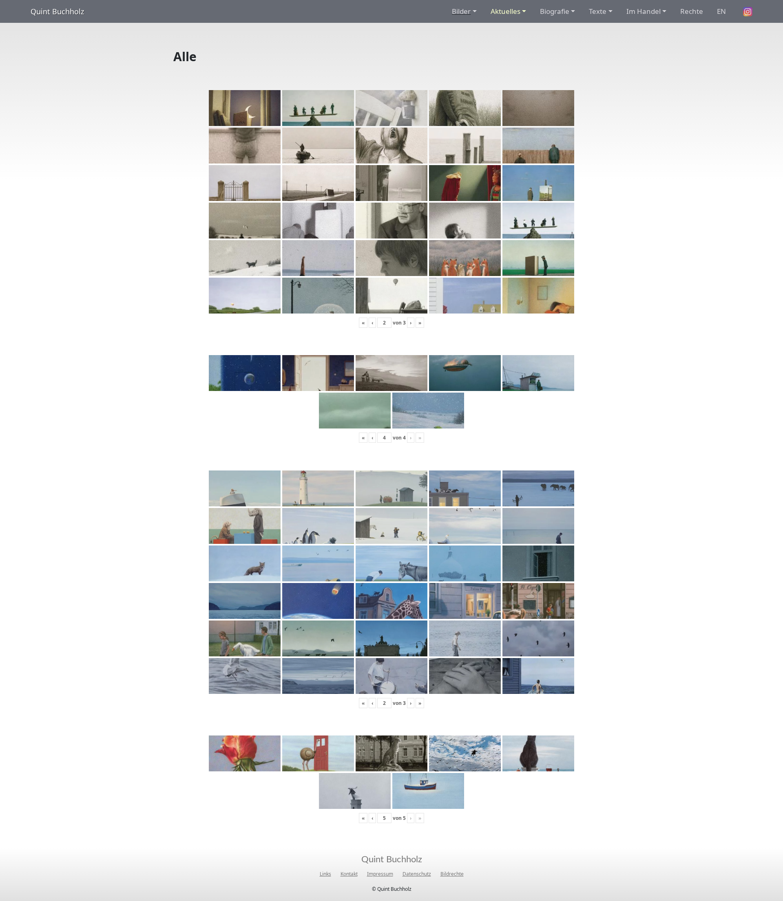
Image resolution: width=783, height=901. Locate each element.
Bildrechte (452, 874)
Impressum (380, 874)
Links (325, 874)
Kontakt (349, 874)
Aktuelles (505, 11)
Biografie (554, 11)
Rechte (691, 11)
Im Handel (643, 11)
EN (721, 11)
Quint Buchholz (57, 11)
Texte (597, 11)
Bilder (461, 11)
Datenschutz (417, 874)
